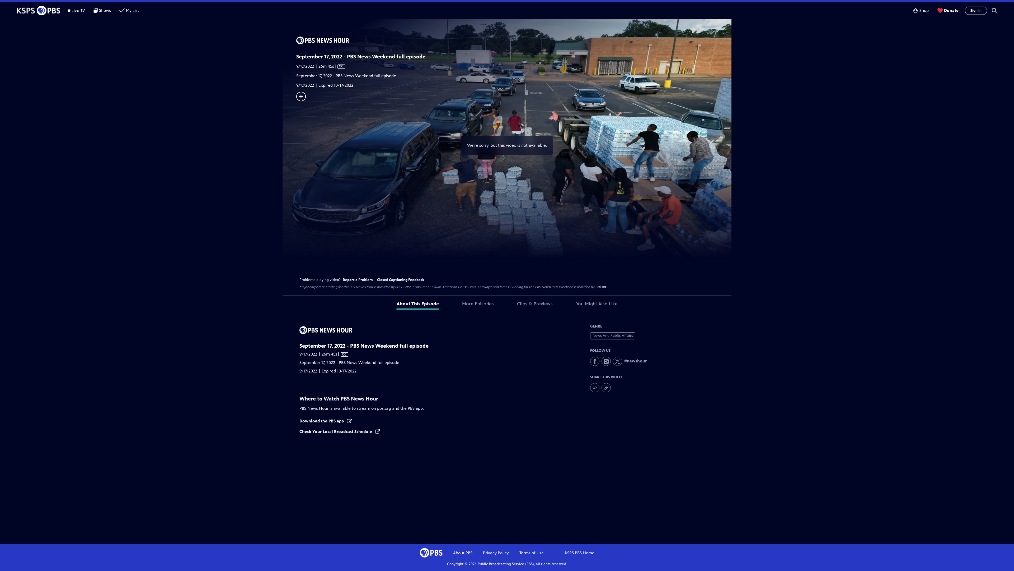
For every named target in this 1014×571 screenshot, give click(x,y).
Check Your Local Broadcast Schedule (336, 431)
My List (132, 10)
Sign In (976, 10)
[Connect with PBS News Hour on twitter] (617, 361)
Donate (951, 10)
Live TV (78, 10)
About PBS (462, 552)
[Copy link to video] (606, 387)
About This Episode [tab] (418, 304)
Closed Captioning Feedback (400, 280)
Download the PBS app (322, 420)
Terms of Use (531, 552)
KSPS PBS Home (579, 552)
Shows (105, 10)
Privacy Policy (496, 552)
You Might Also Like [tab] (597, 304)
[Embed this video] (594, 387)
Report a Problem (358, 280)
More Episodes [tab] (478, 304)
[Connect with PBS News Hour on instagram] (606, 361)
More (602, 287)
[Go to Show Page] (513, 40)
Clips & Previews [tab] (535, 304)
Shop (924, 10)
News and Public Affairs (613, 335)
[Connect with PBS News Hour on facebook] (594, 361)
